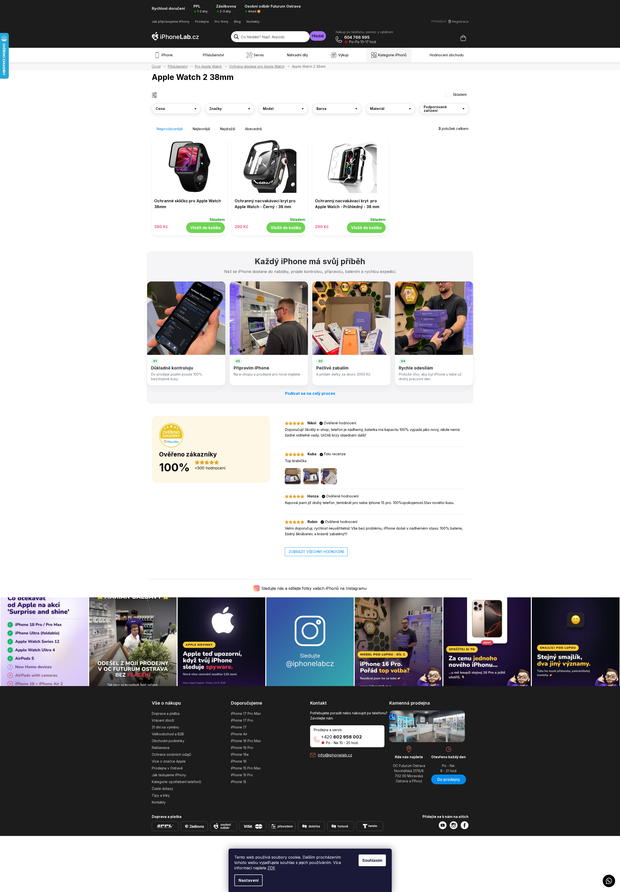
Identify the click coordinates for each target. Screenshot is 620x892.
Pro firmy (221, 21)
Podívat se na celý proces (310, 393)
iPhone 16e (240, 754)
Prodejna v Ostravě (167, 768)
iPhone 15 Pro (242, 775)
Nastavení (248, 880)
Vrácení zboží (163, 720)
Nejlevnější (201, 129)
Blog (237, 21)
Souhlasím (372, 860)
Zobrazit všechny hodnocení (316, 552)
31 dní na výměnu (165, 727)
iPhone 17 (239, 727)
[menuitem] (165, 55)
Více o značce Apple (169, 761)
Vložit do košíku (205, 227)
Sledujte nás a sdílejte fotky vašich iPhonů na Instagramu (314, 588)
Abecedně (253, 129)
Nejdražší (227, 129)
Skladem (460, 95)
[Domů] (156, 66)
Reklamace (161, 748)
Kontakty (253, 21)
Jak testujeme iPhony (169, 775)
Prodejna (202, 21)
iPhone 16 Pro (242, 748)
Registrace (460, 21)
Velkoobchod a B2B (168, 734)
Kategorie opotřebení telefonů (176, 782)
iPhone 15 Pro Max (246, 768)
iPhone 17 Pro (242, 720)
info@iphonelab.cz (335, 755)
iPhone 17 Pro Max (246, 713)
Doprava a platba (166, 713)
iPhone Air (239, 734)
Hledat (318, 35)
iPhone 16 (239, 761)
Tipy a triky (161, 795)
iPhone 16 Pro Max (246, 741)
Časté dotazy (162, 788)
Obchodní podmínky (168, 741)
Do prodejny (448, 779)
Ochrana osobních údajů (171, 754)
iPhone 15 (238, 782)
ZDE (271, 867)
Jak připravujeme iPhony (170, 21)
